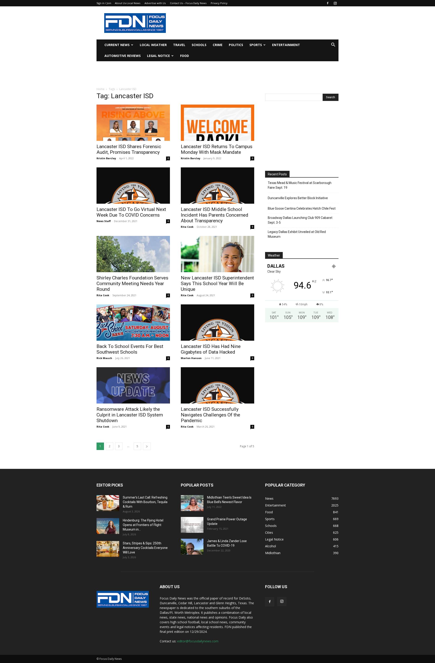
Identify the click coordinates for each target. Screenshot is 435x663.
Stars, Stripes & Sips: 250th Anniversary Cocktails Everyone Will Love (145, 547)
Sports (255, 45)
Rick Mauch (104, 358)
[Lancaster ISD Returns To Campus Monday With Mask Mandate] (217, 123)
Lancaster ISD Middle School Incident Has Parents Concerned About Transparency (214, 215)
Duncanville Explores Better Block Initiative (298, 198)
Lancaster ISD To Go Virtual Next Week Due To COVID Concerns (131, 212)
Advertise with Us (155, 3)
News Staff (104, 221)
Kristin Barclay (106, 158)
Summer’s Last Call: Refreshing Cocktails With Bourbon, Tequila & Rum (145, 502)
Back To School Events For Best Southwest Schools (130, 349)
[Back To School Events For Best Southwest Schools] (133, 322)
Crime (217, 45)
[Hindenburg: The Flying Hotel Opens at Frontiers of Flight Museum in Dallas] (108, 526)
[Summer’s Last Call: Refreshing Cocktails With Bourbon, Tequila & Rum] (108, 503)
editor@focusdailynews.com (197, 641)
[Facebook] (327, 3)
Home (100, 89)
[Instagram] (335, 3)
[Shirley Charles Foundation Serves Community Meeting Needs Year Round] (133, 254)
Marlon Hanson (191, 358)
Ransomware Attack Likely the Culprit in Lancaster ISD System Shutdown (130, 414)
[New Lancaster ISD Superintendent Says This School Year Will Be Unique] (217, 254)
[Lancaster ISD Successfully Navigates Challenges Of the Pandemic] (217, 385)
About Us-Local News (127, 3)
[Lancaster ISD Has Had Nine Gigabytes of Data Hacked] (217, 322)
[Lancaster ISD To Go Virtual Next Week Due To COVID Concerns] (133, 185)
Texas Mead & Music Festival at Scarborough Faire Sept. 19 (299, 185)
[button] (333, 45)
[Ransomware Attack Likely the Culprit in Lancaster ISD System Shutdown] (133, 385)
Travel (179, 45)
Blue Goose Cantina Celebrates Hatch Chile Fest (302, 208)
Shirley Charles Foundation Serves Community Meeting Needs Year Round (132, 283)
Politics (236, 45)
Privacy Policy (219, 3)
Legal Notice (158, 56)
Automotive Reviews (122, 56)
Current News (117, 45)
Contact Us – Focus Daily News (188, 3)
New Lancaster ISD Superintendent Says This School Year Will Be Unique (217, 283)
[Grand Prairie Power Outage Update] (192, 525)
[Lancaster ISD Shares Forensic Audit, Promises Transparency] (133, 123)
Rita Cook (187, 226)
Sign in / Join (104, 3)
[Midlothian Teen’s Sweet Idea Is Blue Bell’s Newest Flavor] (192, 503)
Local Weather (153, 45)
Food (184, 56)
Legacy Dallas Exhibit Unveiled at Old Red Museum (297, 234)
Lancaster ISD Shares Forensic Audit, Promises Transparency (129, 149)
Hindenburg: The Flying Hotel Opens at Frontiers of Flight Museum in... (143, 525)
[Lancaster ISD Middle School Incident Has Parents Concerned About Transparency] (217, 185)
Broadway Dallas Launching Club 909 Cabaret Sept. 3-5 (300, 220)
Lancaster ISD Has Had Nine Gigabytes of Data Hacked (211, 349)
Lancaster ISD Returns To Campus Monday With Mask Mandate (216, 149)
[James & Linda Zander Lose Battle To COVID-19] (192, 547)
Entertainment (286, 45)
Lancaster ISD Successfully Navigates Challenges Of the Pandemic (210, 414)
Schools (199, 45)
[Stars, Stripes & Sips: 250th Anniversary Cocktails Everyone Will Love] (108, 549)
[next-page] (147, 446)
